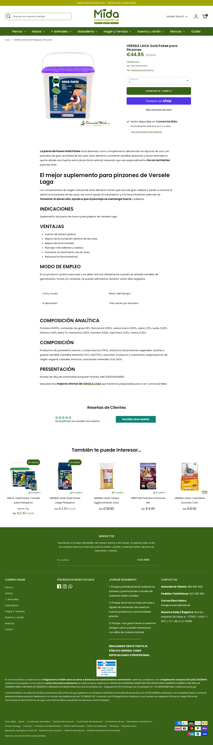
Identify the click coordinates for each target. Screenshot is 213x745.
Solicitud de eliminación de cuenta (103, 730)
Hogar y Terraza (116, 31)
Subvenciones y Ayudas (50, 730)
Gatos (37, 31)
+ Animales (60, 31)
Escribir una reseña (135, 419)
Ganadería (86, 31)
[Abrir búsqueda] (8, 16)
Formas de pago (13, 726)
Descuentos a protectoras (139, 721)
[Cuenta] (196, 16)
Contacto (27, 726)
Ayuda (21, 721)
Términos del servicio (74, 730)
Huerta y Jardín (149, 31)
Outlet (196, 31)
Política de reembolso (97, 726)
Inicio (7, 39)
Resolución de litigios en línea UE (21, 730)
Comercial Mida (38, 736)
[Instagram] (65, 586)
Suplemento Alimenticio (142, 70)
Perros (17, 31)
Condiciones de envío (63, 721)
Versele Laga (133, 61)
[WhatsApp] (70, 586)
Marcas (176, 31)
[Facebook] (59, 586)
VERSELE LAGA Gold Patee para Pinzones (33, 39)
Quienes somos (128, 726)
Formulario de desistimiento (48, 726)
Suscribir (143, 559)
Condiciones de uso (114, 721)
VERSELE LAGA (92, 383)
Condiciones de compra (38, 721)
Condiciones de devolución (89, 721)
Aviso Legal (10, 721)
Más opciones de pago (159, 109)
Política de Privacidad (74, 726)
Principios (114, 726)
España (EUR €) (175, 16)
